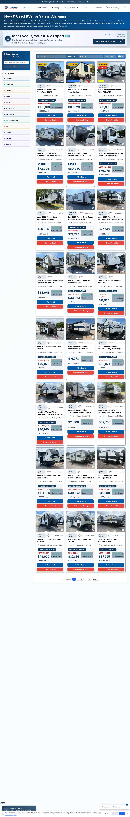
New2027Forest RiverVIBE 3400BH (49, 348)
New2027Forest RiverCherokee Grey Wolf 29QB (109, 348)
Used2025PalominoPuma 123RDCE (109, 282)
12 (89, 579)
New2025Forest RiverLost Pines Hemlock (79, 91)
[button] (65, 38)
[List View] (122, 56)
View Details (51, 115)
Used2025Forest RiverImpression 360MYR (47, 218)
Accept (122, 814)
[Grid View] (119, 56)
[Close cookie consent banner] (127, 814)
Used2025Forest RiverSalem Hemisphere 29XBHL (50, 282)
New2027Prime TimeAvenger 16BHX (107, 477)
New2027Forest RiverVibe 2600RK (79, 540)
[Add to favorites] (62, 81)
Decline (115, 814)
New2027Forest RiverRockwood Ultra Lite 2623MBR (80, 477)
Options (107, 814)
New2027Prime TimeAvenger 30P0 (107, 540)
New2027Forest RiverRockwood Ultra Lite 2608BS (49, 154)
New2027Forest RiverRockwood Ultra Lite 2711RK (79, 154)
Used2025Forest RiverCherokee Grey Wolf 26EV (78, 348)
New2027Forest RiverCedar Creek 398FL (49, 477)
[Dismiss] (4, 807)
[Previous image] (38, 72)
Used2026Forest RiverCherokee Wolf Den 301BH (109, 411)
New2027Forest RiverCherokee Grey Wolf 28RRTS (49, 413)
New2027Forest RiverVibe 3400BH (49, 540)
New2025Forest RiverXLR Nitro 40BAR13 (109, 91)
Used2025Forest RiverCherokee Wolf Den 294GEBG (111, 218)
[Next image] (61, 72)
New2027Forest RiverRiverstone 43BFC (46, 91)
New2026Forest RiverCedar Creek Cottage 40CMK (110, 154)
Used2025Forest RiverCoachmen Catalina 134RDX (79, 411)
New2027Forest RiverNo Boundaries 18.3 (78, 282)
